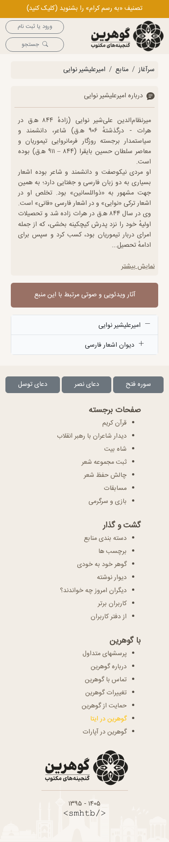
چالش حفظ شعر (105, 475)
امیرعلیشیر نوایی (84, 69)
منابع (121, 69)
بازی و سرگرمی (107, 501)
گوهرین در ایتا (108, 719)
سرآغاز (146, 69)
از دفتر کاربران (109, 616)
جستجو (30, 45)
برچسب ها (112, 551)
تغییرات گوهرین (106, 693)
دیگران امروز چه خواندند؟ (93, 590)
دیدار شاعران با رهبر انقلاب (92, 436)
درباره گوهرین (109, 666)
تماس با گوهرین (106, 680)
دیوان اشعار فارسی (110, 345)
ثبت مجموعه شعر (104, 462)
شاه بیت (115, 449)
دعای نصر (86, 384)
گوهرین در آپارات (104, 732)
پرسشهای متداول (104, 653)
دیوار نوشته (112, 577)
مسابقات (115, 488)
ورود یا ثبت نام (35, 27)
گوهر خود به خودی (102, 564)
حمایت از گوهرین (104, 706)
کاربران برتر (112, 603)
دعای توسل (32, 384)
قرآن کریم (114, 423)
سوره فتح (138, 384)
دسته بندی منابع (105, 538)
